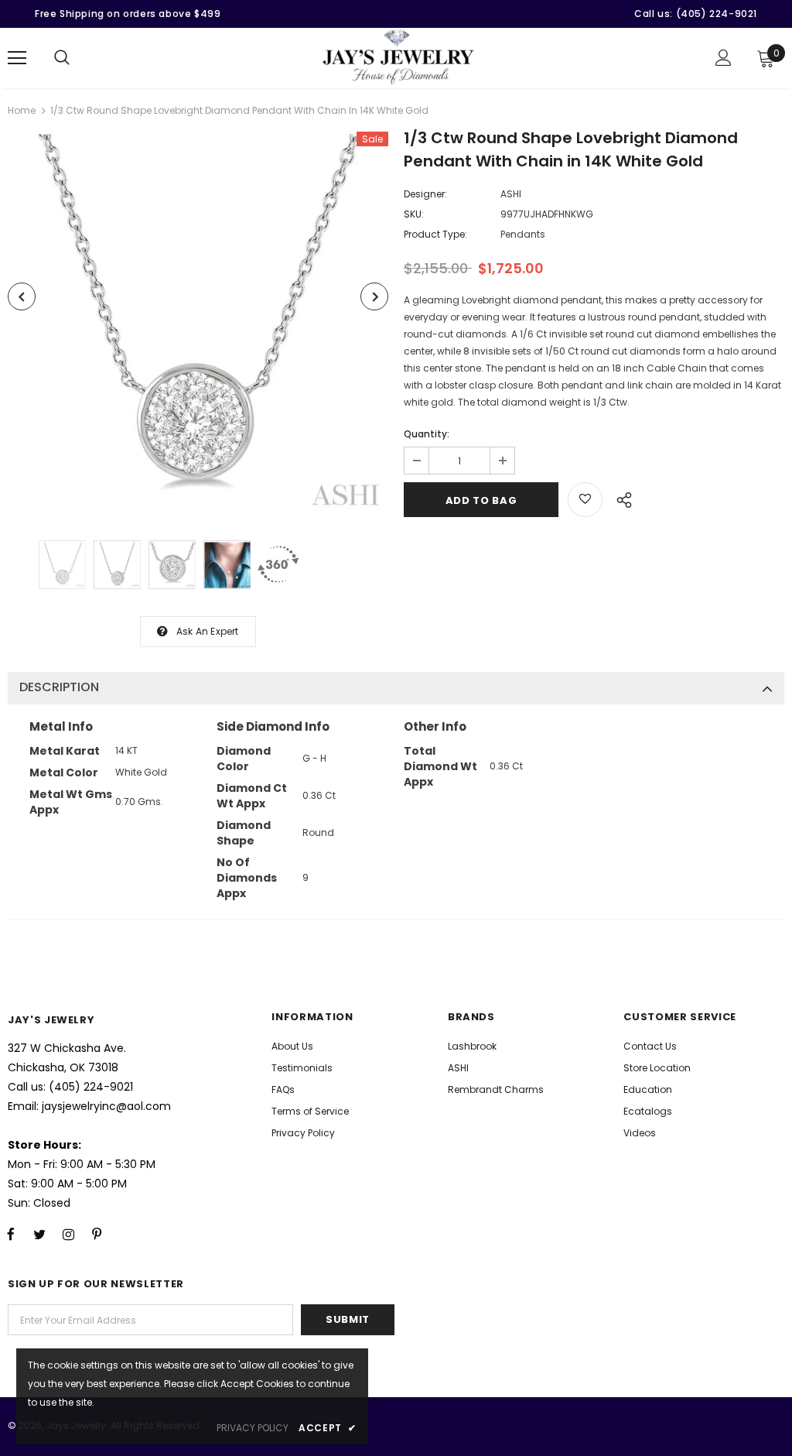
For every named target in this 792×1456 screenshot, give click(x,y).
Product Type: (435, 234)
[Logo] (398, 57)
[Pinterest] (97, 1235)
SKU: (414, 214)
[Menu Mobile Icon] (17, 58)
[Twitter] (39, 1235)
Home (22, 110)
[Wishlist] (585, 499)
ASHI (510, 193)
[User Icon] (723, 58)
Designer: (425, 193)
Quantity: (426, 433)
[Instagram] (68, 1235)
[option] (198, 324)
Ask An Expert (207, 631)
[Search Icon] (62, 58)
